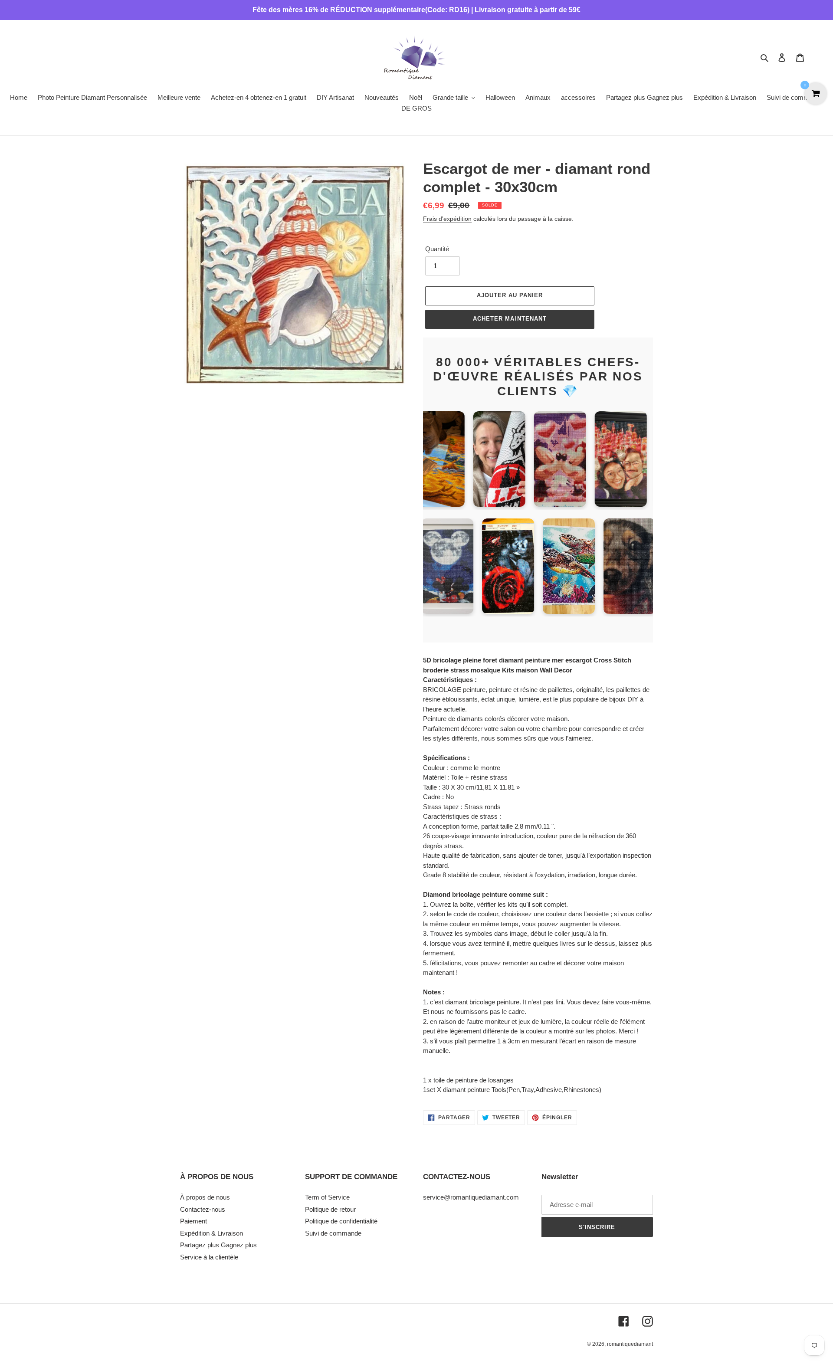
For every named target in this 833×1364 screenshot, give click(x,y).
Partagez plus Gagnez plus (218, 1245)
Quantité (437, 248)
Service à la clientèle (209, 1257)
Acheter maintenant (510, 318)
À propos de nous (205, 1197)
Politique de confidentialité (341, 1221)
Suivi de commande (333, 1233)
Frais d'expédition (447, 218)
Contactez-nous (202, 1209)
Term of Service (327, 1197)
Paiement (193, 1221)
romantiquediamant (630, 1344)
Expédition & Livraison (211, 1233)
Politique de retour (330, 1209)
